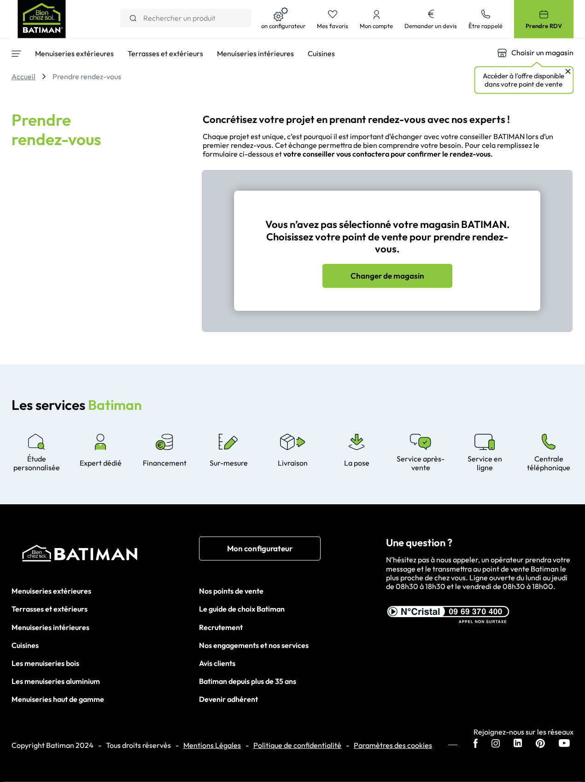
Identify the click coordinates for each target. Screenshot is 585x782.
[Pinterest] (540, 744)
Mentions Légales (212, 745)
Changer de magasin (387, 275)
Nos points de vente (231, 590)
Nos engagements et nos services (254, 645)
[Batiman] (105, 555)
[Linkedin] (518, 744)
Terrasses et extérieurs (50, 608)
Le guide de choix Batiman (242, 608)
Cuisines (25, 645)
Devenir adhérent (228, 699)
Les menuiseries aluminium (56, 681)
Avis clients (217, 663)
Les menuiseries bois (45, 663)
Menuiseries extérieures (51, 590)
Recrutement (221, 627)
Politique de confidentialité (297, 745)
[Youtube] (564, 744)
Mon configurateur (259, 548)
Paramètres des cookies (393, 745)
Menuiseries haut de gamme (58, 699)
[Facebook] (476, 744)
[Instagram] (495, 744)
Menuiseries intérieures (50, 627)
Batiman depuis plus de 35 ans (247, 681)
